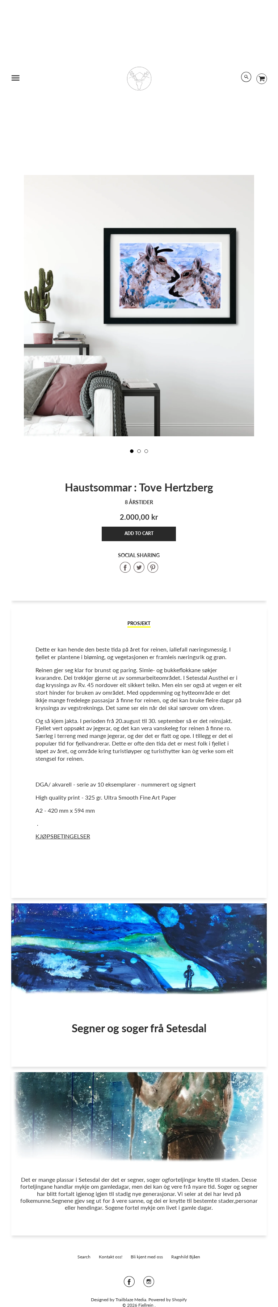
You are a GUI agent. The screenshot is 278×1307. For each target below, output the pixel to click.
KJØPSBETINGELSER (62, 836)
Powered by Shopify (167, 1299)
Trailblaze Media (130, 1299)
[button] (139, 534)
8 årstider (139, 502)
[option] (139, 329)
